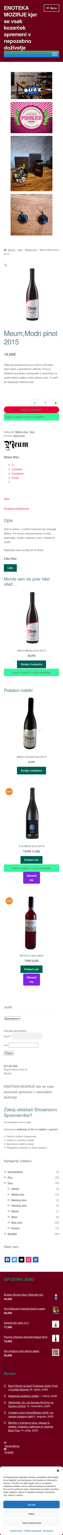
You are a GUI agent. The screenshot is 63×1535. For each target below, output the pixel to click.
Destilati (12, 1233)
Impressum (48, 1530)
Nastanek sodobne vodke (23, 1396)
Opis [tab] (6, 499)
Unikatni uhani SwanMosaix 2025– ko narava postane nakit (30, 1414)
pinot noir (19, 435)
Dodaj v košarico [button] (31, 664)
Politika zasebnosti (32, 1530)
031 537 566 (10, 1065)
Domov (11, 249)
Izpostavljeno (15, 1171)
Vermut (15, 1188)
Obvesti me (31, 878)
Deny (31, 1513)
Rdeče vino (31, 249)
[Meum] (16, 445)
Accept (31, 1504)
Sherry (15, 1211)
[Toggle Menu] (54, 54)
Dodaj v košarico (31, 409)
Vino (20, 249)
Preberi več (31, 860)
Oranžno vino (19, 1205)
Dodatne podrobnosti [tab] (16, 509)
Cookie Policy (16, 1530)
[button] (58, 1470)
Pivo (10, 1177)
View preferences (31, 1523)
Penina (15, 1228)
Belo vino (16, 1222)
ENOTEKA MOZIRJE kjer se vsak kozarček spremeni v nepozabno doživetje (20, 27)
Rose (14, 1216)
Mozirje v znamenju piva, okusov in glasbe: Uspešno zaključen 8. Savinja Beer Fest (30, 1426)
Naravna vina (18, 1200)
